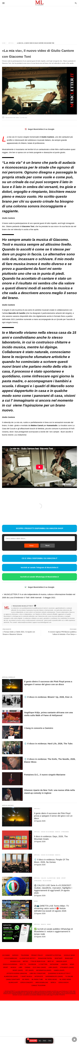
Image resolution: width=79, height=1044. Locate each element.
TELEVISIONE (47, 880)
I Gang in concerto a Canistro (38, 728)
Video (49, 1040)
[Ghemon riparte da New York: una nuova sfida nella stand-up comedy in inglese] (12, 794)
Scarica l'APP (33, 1040)
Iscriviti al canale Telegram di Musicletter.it (39, 567)
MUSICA (57, 831)
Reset (47, 545)
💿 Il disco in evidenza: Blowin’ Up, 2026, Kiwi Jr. (48, 697)
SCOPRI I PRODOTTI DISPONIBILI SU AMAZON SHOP (39, 528)
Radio (44, 1040)
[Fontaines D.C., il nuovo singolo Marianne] (12, 778)
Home (4, 43)
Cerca (31, 545)
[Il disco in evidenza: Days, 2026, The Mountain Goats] (17, 840)
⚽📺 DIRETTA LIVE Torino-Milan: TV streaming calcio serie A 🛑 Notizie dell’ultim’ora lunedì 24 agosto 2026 (51, 908)
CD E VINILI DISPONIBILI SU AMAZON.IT (39, 558)
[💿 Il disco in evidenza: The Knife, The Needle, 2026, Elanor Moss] (12, 763)
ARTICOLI (11, 43)
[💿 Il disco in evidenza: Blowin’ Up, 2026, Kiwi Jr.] (12, 701)
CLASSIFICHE (51, 878)
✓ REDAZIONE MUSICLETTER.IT (22, 606)
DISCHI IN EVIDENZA (47, 831)
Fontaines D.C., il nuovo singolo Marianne (44, 775)
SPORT (63, 878)
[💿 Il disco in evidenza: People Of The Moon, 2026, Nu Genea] (17, 863)
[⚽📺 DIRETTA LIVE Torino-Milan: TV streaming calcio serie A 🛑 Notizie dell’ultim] (17, 909)
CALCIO (43, 878)
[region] (39, 22)
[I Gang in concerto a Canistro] (12, 732)
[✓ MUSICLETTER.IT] (39, 3)
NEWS (58, 878)
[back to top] (74, 1039)
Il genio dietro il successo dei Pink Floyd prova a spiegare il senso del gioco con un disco (53, 816)
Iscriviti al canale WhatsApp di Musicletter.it (39, 577)
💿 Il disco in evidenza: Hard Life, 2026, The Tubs (48, 743)
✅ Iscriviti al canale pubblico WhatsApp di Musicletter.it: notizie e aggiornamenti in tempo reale (53, 931)
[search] (76, 3)
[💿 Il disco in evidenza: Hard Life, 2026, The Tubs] (12, 747)
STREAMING (65, 831)
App (40, 1040)
